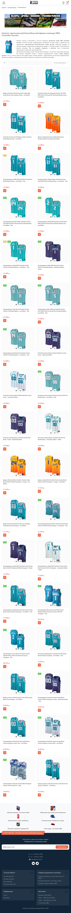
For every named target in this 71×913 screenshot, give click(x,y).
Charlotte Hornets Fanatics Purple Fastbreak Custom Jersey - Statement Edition (52, 354)
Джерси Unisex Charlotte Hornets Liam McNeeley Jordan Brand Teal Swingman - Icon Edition (16, 525)
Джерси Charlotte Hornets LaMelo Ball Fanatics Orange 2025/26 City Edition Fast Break (51, 138)
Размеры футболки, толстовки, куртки (49, 881)
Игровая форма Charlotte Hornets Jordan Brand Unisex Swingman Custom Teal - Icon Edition (16, 742)
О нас (5, 895)
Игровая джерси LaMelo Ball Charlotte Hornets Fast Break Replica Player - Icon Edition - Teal (17, 180)
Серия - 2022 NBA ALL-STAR (47, 900)
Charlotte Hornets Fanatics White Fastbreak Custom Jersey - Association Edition (17, 396)
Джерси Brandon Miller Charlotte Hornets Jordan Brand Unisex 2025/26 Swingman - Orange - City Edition (16, 482)
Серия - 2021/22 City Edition (46, 898)
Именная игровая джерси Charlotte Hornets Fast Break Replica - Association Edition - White (51, 438)
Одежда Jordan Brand (44, 895)
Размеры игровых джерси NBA (47, 883)
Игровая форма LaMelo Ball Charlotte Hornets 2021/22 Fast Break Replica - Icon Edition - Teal (16, 266)
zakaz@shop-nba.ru (36, 859)
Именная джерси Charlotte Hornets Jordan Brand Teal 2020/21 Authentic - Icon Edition (53, 784)
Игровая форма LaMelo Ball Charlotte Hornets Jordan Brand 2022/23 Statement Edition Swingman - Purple (18, 567)
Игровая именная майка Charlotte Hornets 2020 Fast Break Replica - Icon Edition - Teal (53, 396)
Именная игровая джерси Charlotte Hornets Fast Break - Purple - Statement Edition (17, 438)
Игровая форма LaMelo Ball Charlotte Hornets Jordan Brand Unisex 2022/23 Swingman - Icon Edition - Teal (18, 611)
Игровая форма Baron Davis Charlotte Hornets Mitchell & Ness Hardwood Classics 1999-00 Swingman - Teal (51, 612)
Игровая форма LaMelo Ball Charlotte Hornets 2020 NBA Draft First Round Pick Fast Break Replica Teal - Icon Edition (52, 223)
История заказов (9, 879)
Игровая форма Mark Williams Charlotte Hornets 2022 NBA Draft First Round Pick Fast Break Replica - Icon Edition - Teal (52, 311)
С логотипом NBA (43, 903)
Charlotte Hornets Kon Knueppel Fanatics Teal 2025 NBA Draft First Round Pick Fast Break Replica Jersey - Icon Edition (52, 95)
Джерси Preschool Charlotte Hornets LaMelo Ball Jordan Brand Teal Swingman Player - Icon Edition (16, 94)
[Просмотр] (16, 88)
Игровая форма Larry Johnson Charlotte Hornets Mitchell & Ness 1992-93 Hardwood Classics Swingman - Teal (16, 655)
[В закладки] (20, 88)
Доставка (6, 898)
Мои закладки (8, 881)
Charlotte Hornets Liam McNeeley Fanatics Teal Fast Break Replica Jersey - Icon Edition (17, 138)
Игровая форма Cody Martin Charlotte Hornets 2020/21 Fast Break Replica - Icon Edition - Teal (16, 310)
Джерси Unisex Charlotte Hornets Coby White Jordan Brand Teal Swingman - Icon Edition (17, 698)
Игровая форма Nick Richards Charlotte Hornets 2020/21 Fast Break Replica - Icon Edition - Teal (16, 354)
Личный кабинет (9, 876)
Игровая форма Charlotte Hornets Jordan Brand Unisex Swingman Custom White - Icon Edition (51, 742)
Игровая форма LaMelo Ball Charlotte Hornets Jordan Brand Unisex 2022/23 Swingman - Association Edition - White (52, 568)
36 (4, 63)
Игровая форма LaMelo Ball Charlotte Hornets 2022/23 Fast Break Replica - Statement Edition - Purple (51, 267)
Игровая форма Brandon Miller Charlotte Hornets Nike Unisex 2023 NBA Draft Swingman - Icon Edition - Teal (53, 525)
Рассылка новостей (10, 884)
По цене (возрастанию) (60, 63)
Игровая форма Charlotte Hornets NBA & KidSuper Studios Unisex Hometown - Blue (17, 784)
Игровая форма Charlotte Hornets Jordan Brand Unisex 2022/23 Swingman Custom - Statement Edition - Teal (53, 699)
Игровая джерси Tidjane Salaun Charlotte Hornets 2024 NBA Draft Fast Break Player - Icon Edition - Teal (52, 180)
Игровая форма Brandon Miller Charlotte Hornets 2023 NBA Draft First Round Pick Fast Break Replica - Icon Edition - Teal (17, 223)
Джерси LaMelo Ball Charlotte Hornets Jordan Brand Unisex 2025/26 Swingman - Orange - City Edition (52, 481)
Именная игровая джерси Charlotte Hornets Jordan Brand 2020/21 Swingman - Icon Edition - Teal (52, 654)
